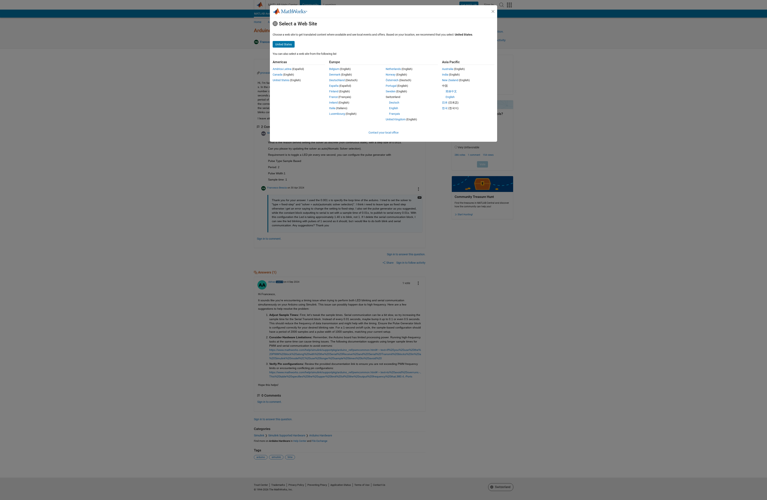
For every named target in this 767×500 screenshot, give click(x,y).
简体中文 (451, 91)
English (393, 108)
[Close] (493, 11)
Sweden (390, 91)
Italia (332, 108)
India (445, 74)
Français (394, 113)
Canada (277, 74)
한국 (445, 108)
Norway (390, 74)
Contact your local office (383, 132)
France (333, 97)
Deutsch (394, 102)
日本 (445, 102)
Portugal (391, 85)
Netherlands (393, 69)
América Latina (282, 69)
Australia (447, 69)
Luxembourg (337, 113)
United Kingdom (395, 119)
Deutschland (337, 80)
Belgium (334, 69)
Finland (333, 91)
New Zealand (450, 80)
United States (281, 80)
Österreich (392, 80)
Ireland (333, 102)
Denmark (334, 74)
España (334, 85)
